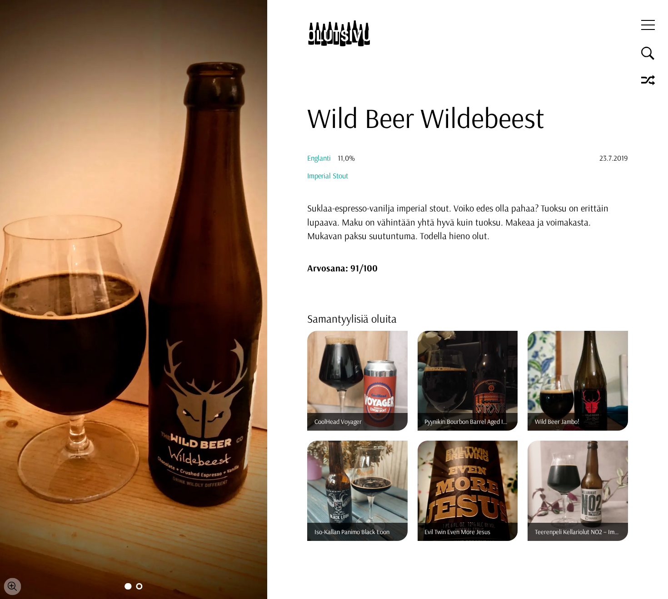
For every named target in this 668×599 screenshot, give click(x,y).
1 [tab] (128, 586)
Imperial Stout (327, 175)
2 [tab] (139, 586)
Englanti (319, 157)
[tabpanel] (133, 299)
